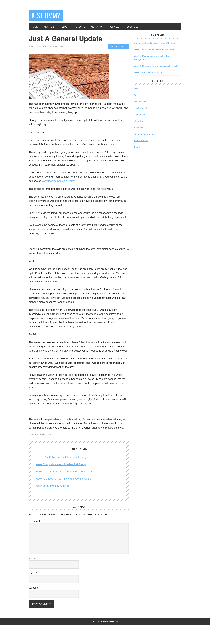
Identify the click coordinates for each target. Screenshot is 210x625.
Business (138, 95)
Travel (137, 146)
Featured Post (140, 101)
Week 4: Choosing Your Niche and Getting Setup (63, 478)
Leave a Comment (118, 46)
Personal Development (144, 133)
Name (33, 558)
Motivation (138, 120)
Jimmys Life (52, 434)
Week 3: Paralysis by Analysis (53, 485)
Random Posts (141, 140)
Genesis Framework (112, 621)
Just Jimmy (45, 15)
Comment (34, 521)
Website (33, 587)
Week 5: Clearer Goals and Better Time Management (66, 471)
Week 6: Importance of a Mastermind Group (61, 464)
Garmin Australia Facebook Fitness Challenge (62, 457)
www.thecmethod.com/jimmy (58, 181)
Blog (43, 434)
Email (33, 573)
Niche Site (138, 127)
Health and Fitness (142, 107)
